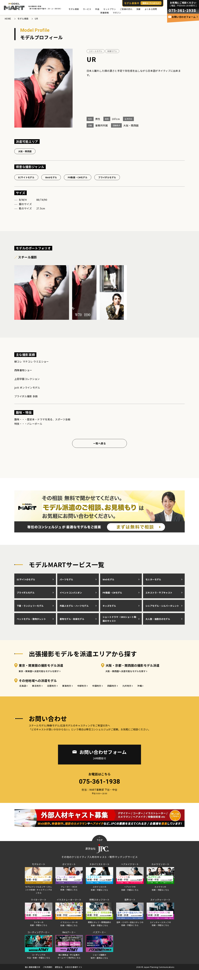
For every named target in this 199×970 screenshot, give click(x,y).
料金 (97, 9)
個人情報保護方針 (32, 967)
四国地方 (111, 685)
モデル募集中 (141, 3)
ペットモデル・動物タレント (31, 618)
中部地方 (81, 685)
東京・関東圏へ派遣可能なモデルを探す (39, 671)
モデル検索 (74, 9)
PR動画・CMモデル (77, 177)
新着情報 (104, 12)
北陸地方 (51, 685)
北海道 (22, 685)
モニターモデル (153, 579)
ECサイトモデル (26, 177)
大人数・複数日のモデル (158, 618)
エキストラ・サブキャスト (159, 592)
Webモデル (51, 177)
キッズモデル (109, 605)
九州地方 (126, 685)
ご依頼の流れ (126, 9)
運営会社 (59, 967)
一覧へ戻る (99, 443)
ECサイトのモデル (26, 579)
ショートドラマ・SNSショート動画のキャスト (119, 618)
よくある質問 (151, 9)
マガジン (117, 12)
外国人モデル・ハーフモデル (74, 605)
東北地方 (36, 685)
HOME (8, 18)
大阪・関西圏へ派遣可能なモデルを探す (125, 671)
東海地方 (66, 685)
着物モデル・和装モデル (72, 618)
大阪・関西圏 (25, 151)
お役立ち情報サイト (73, 967)
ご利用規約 (47, 967)
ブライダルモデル (107, 177)
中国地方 (96, 685)
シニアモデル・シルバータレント (162, 605)
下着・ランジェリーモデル (30, 605)
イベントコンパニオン (71, 592)
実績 (138, 9)
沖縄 (139, 685)
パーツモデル (66, 579)
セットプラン (109, 9)
